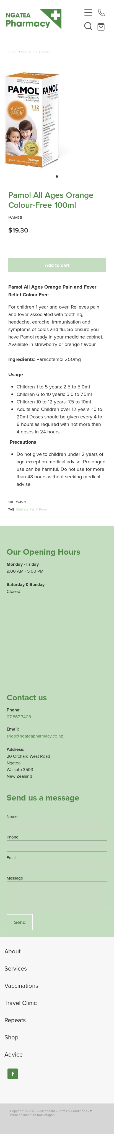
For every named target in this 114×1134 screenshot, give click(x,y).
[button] (88, 25)
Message (15, 878)
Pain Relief (29, 52)
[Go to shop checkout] (101, 25)
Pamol (46, 52)
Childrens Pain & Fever (31, 509)
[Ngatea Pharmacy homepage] (44, 19)
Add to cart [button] (57, 265)
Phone (12, 837)
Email (11, 857)
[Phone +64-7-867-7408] (101, 12)
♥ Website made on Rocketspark (51, 1112)
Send (19, 922)
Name (12, 816)
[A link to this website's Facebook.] (12, 1074)
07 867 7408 (19, 717)
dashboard (47, 1110)
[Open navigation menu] (88, 12)
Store (12, 52)
